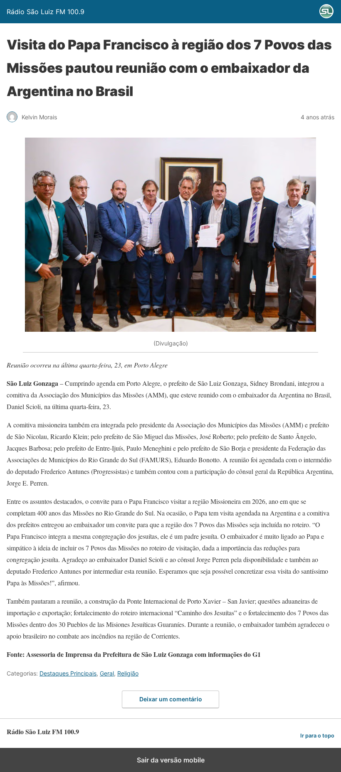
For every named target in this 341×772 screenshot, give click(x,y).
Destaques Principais (68, 673)
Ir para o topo (317, 736)
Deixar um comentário (170, 699)
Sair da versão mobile (171, 760)
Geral (107, 673)
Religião (127, 673)
